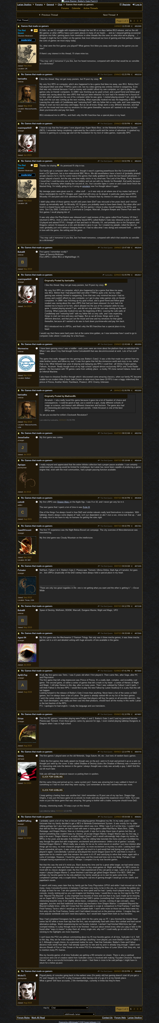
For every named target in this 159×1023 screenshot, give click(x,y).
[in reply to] (111, 390)
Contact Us (107, 1017)
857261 (138, 526)
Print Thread (22, 20)
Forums (39, 4)
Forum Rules (23, 1017)
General (50, 4)
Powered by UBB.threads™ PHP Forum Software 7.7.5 (79, 1022)
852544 (138, 248)
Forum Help (120, 1017)
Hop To (46, 1008)
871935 (138, 566)
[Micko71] (27, 999)
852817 (138, 275)
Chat (60, 4)
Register (126, 4)
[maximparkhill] (27, 152)
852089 (138, 26)
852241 (138, 161)
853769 (138, 433)
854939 (138, 498)
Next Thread (109, 15)
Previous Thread (49, 15)
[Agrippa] (27, 488)
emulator (86, 186)
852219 (138, 74)
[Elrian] (27, 742)
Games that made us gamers (35, 26)
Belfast (27, 378)
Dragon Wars (63, 502)
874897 (138, 714)
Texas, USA (29, 600)
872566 (138, 633)
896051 (138, 817)
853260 (138, 390)
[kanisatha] (27, 102)
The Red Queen (106, 74)
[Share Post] (131, 26)
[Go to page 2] (140, 21)
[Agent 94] (27, 661)
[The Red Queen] (27, 62)
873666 (138, 671)
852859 (138, 344)
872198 (138, 606)
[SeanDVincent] (27, 554)
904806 (138, 971)
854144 (138, 460)
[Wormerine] (26, 371)
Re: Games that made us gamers (36, 74)
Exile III (86, 507)
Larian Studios (24, 4)
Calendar (76, 8)
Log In (138, 4)
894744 (138, 752)
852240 (138, 124)
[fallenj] (27, 780)
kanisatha (108, 275)
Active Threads (91, 8)
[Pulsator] (27, 594)
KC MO (28, 560)
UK (26, 69)
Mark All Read (38, 1017)
